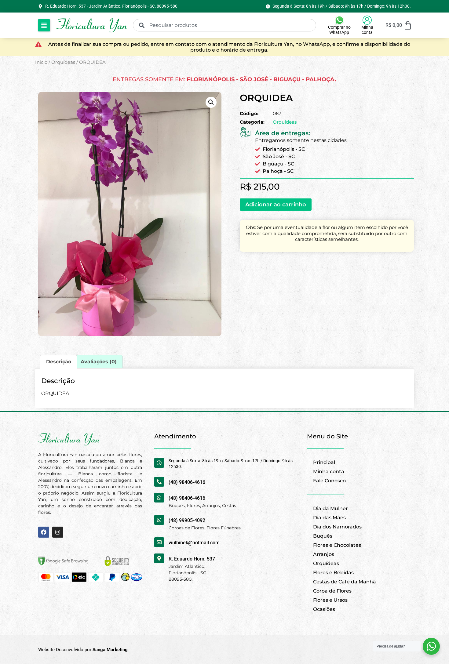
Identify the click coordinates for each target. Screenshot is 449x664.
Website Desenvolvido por (83, 649)
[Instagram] (57, 532)
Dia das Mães (329, 518)
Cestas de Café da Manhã (344, 582)
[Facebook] (43, 532)
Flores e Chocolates (337, 545)
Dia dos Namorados (337, 527)
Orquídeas (63, 62)
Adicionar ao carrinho (275, 204)
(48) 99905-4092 (187, 520)
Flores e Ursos (330, 600)
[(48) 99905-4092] (159, 520)
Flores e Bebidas (333, 572)
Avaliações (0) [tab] (99, 362)
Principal (324, 462)
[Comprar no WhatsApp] (339, 20)
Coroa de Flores (332, 591)
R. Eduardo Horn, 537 (192, 559)
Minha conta (367, 30)
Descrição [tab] (58, 362)
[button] (44, 25)
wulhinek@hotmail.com (194, 543)
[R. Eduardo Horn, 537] (159, 558)
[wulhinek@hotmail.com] (159, 542)
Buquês (322, 536)
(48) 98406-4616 (187, 482)
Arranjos (323, 554)
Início (41, 62)
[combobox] (224, 25)
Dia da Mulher (330, 508)
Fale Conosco (329, 481)
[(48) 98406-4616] (159, 482)
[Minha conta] (367, 20)
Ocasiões (324, 609)
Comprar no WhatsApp (339, 30)
